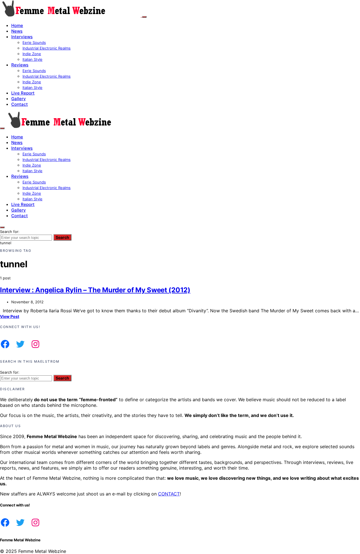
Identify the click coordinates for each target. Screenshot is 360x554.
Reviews (19, 65)
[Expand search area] (2, 128)
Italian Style (32, 59)
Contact (19, 104)
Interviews (22, 36)
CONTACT (169, 494)
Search (62, 237)
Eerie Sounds (34, 42)
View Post (9, 316)
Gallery (18, 98)
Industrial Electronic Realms (46, 48)
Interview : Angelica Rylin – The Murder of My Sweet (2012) (95, 290)
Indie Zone (31, 53)
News (16, 31)
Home (17, 25)
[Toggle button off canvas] (144, 17)
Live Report (23, 93)
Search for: (9, 231)
